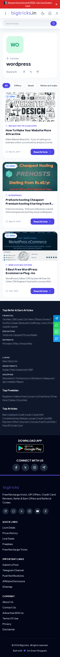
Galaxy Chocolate (18, 400)
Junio (44, 322)
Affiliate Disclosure (13, 581)
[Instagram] (34, 467)
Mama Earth (8, 378)
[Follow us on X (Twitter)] (56, 338)
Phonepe (7, 343)
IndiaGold (22, 369)
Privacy (6, 623)
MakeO (20, 381)
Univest (46, 319)
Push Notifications (13, 575)
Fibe (4, 361)
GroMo (6, 322)
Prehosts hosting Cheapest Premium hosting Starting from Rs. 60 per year (30, 203)
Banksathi (24, 322)
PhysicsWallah (30, 335)
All (6, 85)
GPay (16, 343)
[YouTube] (37, 511)
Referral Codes (48, 85)
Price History (10, 533)
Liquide (6, 326)
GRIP (30, 369)
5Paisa (38, 319)
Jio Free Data (42, 396)
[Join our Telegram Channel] (56, 318)
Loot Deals (8, 527)
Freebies (7, 544)
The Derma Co (23, 378)
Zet (26, 319)
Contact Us (9, 607)
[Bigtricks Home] (23, 13)
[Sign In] (57, 13)
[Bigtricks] (30, 487)
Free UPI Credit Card (12, 425)
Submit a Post (10, 564)
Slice (10, 361)
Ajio (4, 381)
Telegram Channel (13, 570)
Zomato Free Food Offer (42, 421)
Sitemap (7, 586)
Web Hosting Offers (20, 265)
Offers (17, 85)
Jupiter (14, 326)
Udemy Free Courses (24, 396)
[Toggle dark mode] (43, 13)
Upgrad (18, 335)
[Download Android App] (56, 331)
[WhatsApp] (13, 511)
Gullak (14, 322)
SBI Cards (18, 319)
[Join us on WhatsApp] (56, 325)
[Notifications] (50, 13)
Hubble (11, 381)
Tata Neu (6, 319)
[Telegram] (44, 467)
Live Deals (8, 538)
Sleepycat (48, 378)
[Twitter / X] (25, 467)
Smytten (24, 421)
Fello (12, 369)
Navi (31, 319)
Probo (52, 322)
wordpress (15, 195)
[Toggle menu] (5, 13)
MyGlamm (37, 378)
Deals (31, 85)
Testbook (7, 335)
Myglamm (7, 396)
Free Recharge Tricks (14, 549)
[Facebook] (16, 467)
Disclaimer (8, 629)
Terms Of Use (10, 618)
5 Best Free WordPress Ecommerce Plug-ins (21, 271)
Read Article (41, 152)
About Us (7, 602)
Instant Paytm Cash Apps (22, 126)
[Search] (53, 23)
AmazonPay (26, 343)
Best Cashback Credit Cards (16, 414)
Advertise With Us (13, 612)
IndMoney (36, 322)
